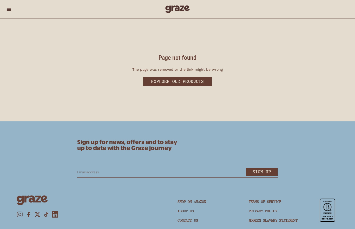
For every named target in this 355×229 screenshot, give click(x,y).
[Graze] (177, 9)
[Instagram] (20, 214)
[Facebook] (28, 214)
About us (186, 211)
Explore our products (177, 81)
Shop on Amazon (192, 202)
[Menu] (9, 9)
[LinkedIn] (55, 214)
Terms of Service (265, 202)
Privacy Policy (263, 211)
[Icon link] (327, 210)
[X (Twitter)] (37, 214)
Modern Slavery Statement (273, 220)
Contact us (188, 220)
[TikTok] (46, 214)
